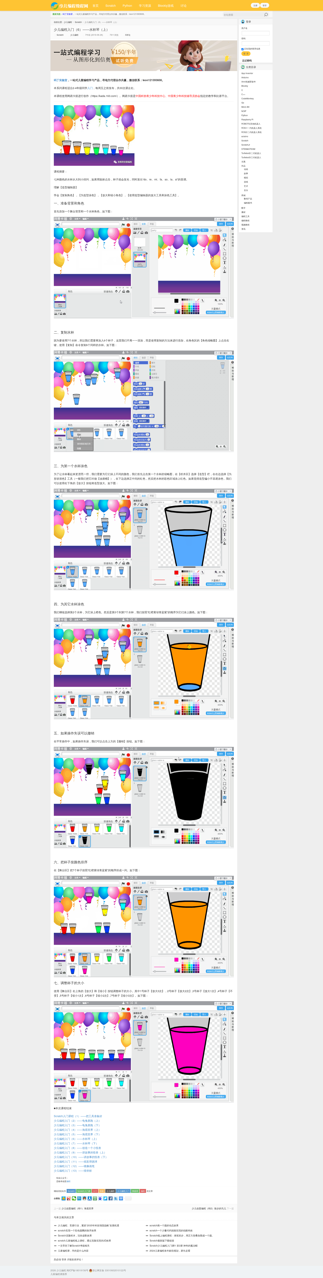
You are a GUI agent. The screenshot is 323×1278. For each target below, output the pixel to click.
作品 (243, 165)
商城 (243, 195)
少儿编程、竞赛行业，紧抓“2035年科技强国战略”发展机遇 (88, 1225)
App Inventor (247, 73)
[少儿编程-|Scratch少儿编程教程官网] (69, 5)
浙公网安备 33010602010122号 (109, 1270)
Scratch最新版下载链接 (162, 1240)
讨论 (184, 5)
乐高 (243, 161)
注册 (255, 5)
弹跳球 (135, 1190)
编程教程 (245, 220)
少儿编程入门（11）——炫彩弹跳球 (75, 1161)
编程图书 (248, 202)
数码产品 (248, 198)
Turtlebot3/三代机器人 (251, 157)
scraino (244, 136)
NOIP (243, 111)
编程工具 (245, 216)
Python (127, 5)
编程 (68, 1181)
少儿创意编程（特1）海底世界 (78, 1208)
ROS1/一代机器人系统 (251, 127)
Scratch (110, 5)
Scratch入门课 (83, 1190)
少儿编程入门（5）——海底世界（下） (77, 1134)
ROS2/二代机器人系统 (251, 132)
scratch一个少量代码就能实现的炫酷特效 (171, 1230)
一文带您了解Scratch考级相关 (73, 1245)
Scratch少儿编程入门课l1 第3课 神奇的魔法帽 (174, 1245)
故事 (246, 173)
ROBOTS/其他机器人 (250, 123)
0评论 (127, 34)
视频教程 (245, 224)
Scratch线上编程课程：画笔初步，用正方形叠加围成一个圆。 (182, 1235)
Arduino (245, 77)
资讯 (243, 228)
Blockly (244, 85)
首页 (96, 5)
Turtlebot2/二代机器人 (251, 153)
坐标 (102, 1190)
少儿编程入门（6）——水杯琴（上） (82, 29)
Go (242, 102)
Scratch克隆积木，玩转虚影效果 (75, 1235)
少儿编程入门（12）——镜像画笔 (74, 1166)
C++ (243, 94)
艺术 (246, 185)
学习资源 (145, 5)
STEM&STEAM (248, 148)
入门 (90, 88)
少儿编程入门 (123, 1190)
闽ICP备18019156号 (77, 1270)
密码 (243, 38)
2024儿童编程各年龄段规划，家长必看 (170, 1250)
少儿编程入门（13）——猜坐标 (73, 1170)
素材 (243, 212)
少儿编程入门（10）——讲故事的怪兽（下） (81, 1157)
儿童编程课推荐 (58, 1274)
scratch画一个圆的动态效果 (164, 1225)
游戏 (246, 181)
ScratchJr (245, 144)
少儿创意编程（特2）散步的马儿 (209, 1208)
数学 (243, 207)
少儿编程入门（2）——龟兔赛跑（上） (77, 1120)
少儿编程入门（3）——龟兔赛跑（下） (77, 1125)
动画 (246, 169)
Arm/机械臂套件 (248, 81)
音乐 (246, 190)
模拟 (246, 177)
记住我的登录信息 (252, 48)
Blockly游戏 (166, 5)
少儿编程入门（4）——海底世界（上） (77, 1130)
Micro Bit (245, 106)
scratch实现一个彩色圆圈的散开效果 (77, 1230)
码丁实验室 (68, 13)
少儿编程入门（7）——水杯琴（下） (76, 1143)
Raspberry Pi (247, 119)
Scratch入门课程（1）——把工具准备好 (78, 1116)
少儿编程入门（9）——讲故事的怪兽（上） (80, 1152)
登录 (265, 5)
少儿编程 (68, 22)
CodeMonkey (247, 98)
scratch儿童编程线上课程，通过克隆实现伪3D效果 (84, 1240)
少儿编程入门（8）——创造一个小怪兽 (77, 1148)
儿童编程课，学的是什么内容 (73, 1250)
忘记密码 (247, 60)
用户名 (244, 28)
